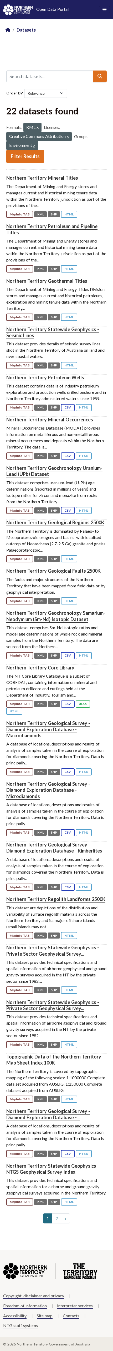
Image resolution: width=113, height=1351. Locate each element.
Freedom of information (25, 1305)
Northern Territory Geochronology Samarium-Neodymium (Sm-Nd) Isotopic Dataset (55, 616)
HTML (69, 214)
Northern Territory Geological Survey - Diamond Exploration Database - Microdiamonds (48, 790)
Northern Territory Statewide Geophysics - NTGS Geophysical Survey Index (52, 1169)
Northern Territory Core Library (40, 668)
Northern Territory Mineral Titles (42, 178)
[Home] (8, 30)
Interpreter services (75, 1305)
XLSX (83, 704)
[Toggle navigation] (104, 9)
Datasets (26, 30)
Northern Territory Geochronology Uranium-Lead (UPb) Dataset (54, 471)
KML (40, 214)
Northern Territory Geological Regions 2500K (55, 522)
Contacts (71, 1315)
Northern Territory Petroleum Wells (45, 377)
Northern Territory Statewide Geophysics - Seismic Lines (52, 332)
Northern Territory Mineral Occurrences (49, 419)
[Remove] (38, 128)
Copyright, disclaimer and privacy (33, 1295)
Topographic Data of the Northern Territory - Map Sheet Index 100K (55, 1060)
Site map (45, 1315)
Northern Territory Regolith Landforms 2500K (55, 899)
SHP (54, 214)
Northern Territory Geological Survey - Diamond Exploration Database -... (48, 1114)
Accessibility (15, 1315)
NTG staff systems (20, 1325)
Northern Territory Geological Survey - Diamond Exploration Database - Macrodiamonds (48, 729)
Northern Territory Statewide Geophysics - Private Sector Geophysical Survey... (52, 950)
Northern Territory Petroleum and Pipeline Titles (51, 229)
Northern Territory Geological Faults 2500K (53, 571)
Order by (14, 92)
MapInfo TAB (20, 214)
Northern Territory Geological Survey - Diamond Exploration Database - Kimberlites (54, 848)
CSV (67, 407)
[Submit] (100, 76)
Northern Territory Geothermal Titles (46, 281)
